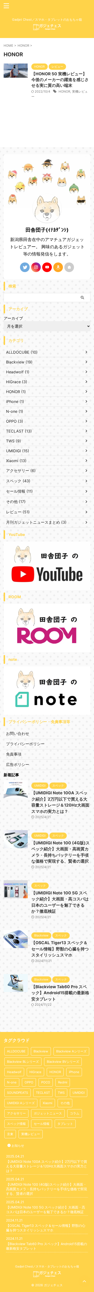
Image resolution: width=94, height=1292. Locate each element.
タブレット (65, 1124)
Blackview (41, 1051)
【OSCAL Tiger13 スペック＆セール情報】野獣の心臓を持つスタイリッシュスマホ (60, 948)
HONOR (64, 91)
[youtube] (47, 267)
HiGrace (35, 1072)
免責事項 (13, 754)
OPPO (29, 1082)
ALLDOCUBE (16, 1051)
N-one (12, 1082)
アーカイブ (13, 318)
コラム (74, 1113)
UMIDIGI (79, 1093)
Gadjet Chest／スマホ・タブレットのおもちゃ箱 (47, 1266)
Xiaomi (47, 1103)
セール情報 (41, 1124)
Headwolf (14, 1072)
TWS (61, 1093)
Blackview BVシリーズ (63, 1061)
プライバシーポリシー (25, 743)
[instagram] (36, 267)
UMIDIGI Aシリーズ (21, 1103)
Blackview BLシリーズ (23, 1061)
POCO (45, 1082)
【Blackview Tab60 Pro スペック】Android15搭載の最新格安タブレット (60, 992)
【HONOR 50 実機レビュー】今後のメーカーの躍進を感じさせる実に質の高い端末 (60, 79)
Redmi (62, 1082)
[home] (69, 267)
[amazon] (58, 267)
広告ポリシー (17, 764)
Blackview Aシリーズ (71, 1051)
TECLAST (43, 1093)
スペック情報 (16, 1124)
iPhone (74, 1072)
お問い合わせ (17, 733)
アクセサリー (16, 1113)
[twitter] (25, 267)
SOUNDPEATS (17, 1093)
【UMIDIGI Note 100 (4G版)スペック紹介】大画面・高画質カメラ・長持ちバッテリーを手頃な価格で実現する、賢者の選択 (46, 1189)
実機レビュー (30, 1134)
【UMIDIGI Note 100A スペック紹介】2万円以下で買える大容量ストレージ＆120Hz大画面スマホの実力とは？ (46, 1166)
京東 (10, 1134)
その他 (65, 1103)
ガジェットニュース (48, 1113)
